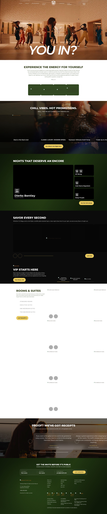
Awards (62, 481)
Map (62, 483)
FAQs (48, 487)
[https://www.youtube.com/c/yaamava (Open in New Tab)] (58, 489)
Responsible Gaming (51, 502)
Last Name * (41, 471)
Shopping (62, 3)
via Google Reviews (53, 447)
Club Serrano (69, 4)
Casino (20, 3)
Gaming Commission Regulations (65, 501)
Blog (75, 483)
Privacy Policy (50, 498)
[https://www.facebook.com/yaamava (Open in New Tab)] (47, 489)
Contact (49, 483)
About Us (49, 480)
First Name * (24, 471)
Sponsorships (64, 480)
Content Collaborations (79, 480)
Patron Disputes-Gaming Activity (66, 504)
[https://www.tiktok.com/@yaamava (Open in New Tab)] (60, 489)
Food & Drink (44, 4)
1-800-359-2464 (23, 490)
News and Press (77, 481)
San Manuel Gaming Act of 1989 (80, 499)
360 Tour (63, 485)
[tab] (26, 301)
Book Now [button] (84, 4)
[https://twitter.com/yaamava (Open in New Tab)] (55, 489)
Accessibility (63, 498)
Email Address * (60, 471)
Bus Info (62, 487)
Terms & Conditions (51, 500)
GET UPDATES (79, 472)
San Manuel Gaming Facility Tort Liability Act (80, 502)
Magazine (49, 481)
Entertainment (35, 3)
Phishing (49, 503)
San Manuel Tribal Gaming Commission (80, 505)
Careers (49, 485)
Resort (27, 3)
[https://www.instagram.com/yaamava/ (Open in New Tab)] (50, 489)
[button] (76, 4)
